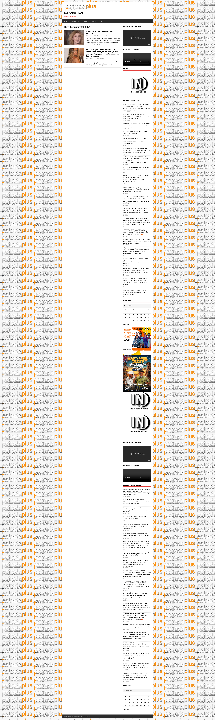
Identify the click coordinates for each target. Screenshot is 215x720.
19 (141, 317)
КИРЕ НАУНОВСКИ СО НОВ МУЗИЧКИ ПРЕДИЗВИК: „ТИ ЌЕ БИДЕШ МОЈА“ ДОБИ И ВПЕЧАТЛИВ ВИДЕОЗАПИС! (136, 116)
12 (141, 315)
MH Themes (87, 716)
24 (133, 320)
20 (145, 317)
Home (65, 21)
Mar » (128, 324)
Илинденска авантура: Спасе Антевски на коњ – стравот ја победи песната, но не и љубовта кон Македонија (136, 125)
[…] (100, 44)
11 (137, 315)
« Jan (124, 324)
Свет (101, 21)
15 (125, 317)
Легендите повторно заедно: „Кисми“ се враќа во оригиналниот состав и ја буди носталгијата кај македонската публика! (137, 241)
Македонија (75, 21)
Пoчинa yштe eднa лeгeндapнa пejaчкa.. (100, 32)
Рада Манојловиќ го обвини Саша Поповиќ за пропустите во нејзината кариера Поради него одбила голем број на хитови (103, 52)
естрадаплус (101, 35)
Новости (86, 21)
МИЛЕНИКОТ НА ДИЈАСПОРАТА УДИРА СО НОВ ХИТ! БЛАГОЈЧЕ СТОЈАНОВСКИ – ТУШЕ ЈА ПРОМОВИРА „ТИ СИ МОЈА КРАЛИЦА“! (136, 150)
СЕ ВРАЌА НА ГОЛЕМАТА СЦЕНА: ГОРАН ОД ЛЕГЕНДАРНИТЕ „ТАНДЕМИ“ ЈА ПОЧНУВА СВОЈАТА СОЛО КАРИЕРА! (136, 169)
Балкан (94, 21)
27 (145, 320)
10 (133, 315)
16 (129, 317)
